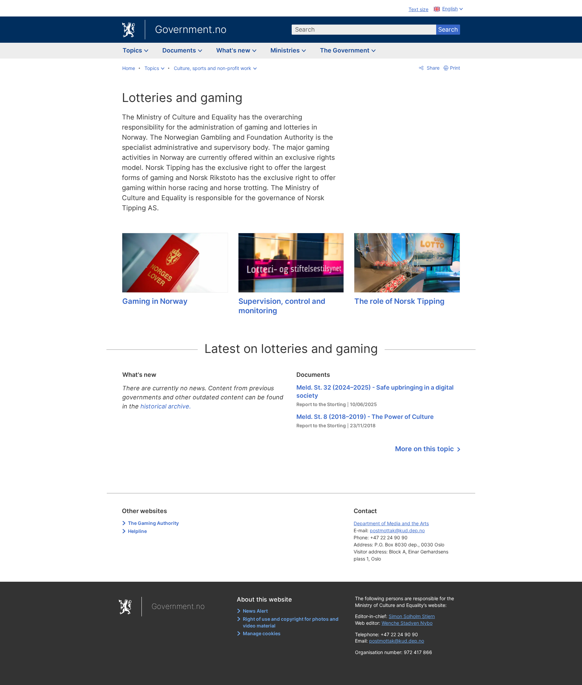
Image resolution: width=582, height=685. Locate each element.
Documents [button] (179, 50)
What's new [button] (234, 50)
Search (448, 29)
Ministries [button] (285, 50)
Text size (418, 9)
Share (432, 68)
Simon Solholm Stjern (412, 616)
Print (455, 68)
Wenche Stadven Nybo (407, 623)
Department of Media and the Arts (391, 523)
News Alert (255, 611)
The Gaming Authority (153, 523)
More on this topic (425, 449)
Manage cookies (262, 633)
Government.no (191, 29)
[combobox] (364, 30)
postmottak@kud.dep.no (397, 530)
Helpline (137, 531)
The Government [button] (345, 50)
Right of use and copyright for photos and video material (290, 622)
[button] (154, 68)
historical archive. (165, 406)
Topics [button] (133, 50)
